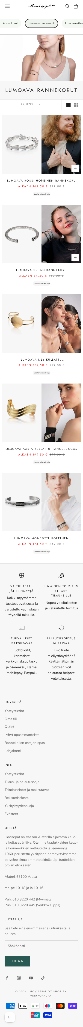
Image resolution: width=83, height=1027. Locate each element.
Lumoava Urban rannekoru (41, 270)
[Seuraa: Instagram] (19, 978)
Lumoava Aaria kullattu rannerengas (41, 449)
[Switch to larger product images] (68, 105)
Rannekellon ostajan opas (25, 742)
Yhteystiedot (14, 711)
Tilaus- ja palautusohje (22, 782)
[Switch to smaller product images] (76, 105)
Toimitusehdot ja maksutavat (27, 789)
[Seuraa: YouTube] (31, 978)
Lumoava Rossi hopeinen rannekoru (41, 181)
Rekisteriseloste (17, 797)
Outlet (9, 726)
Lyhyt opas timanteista (22, 734)
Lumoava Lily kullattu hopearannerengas (41, 360)
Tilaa (17, 961)
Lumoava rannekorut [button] (41, 23)
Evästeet (11, 814)
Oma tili (11, 719)
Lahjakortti (13, 750)
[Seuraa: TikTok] (43, 978)
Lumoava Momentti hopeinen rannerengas (41, 538)
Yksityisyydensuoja (19, 805)
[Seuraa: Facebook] (7, 978)
